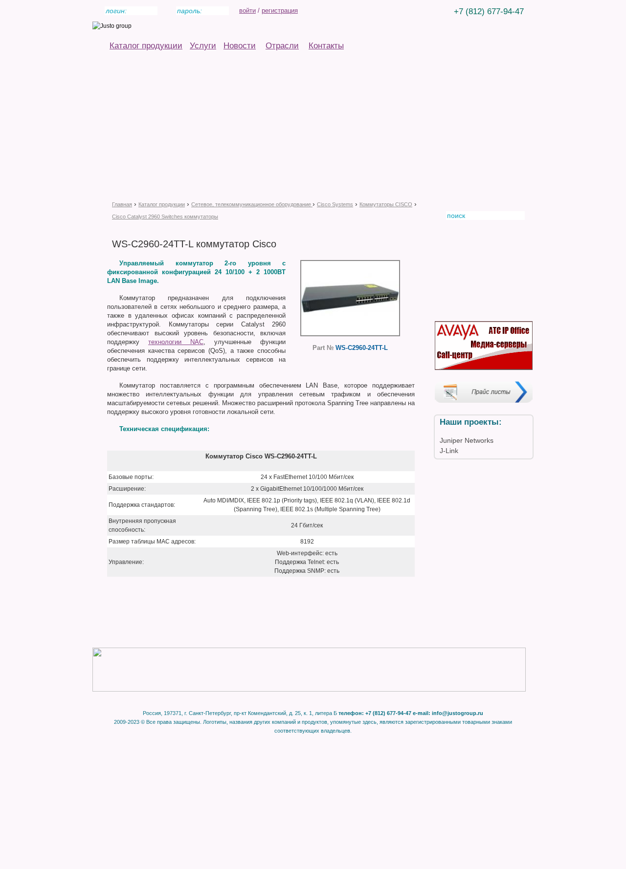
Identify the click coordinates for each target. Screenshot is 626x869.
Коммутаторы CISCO (385, 204)
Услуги (203, 45)
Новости (240, 45)
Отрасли (282, 45)
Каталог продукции (146, 45)
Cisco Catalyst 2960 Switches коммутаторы (165, 216)
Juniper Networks (466, 440)
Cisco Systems (335, 204)
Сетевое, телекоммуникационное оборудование (252, 204)
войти (247, 10)
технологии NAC (175, 342)
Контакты (326, 45)
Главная (122, 204)
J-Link (449, 451)
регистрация (280, 10)
